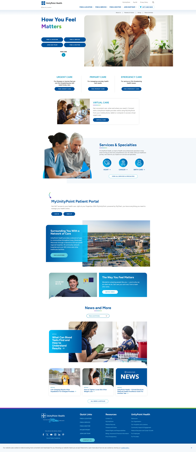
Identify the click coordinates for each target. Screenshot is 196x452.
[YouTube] (51, 434)
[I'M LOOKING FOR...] (153, 2)
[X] (47, 434)
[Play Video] (73, 286)
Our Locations (59, 255)
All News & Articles (98, 401)
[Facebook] (43, 434)
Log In (57, 214)
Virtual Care (101, 120)
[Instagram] (55, 434)
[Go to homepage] (51, 3)
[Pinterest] (63, 434)
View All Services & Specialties (123, 176)
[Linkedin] (59, 434)
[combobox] (98, 316)
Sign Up (69, 214)
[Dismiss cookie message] (191, 447)
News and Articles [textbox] (94, 316)
